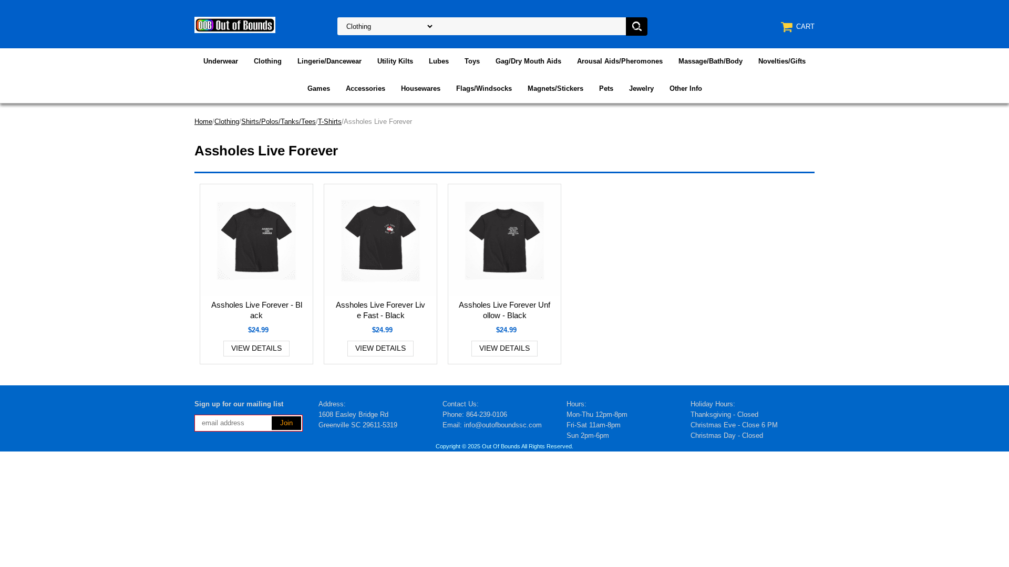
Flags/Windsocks (484, 88)
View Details (256, 348)
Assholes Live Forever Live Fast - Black (380, 310)
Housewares (420, 88)
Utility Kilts (395, 61)
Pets (606, 88)
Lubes (439, 61)
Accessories (365, 88)
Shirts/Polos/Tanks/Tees (278, 121)
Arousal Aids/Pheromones (620, 61)
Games (318, 88)
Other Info (686, 88)
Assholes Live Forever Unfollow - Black (504, 310)
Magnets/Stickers (555, 88)
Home (203, 121)
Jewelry (641, 88)
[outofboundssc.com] (234, 24)
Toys (472, 61)
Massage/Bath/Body (710, 61)
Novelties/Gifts (782, 61)
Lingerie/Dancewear (329, 61)
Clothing (268, 61)
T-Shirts (330, 121)
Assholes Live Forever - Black (256, 310)
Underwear (220, 61)
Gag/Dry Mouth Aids (528, 61)
